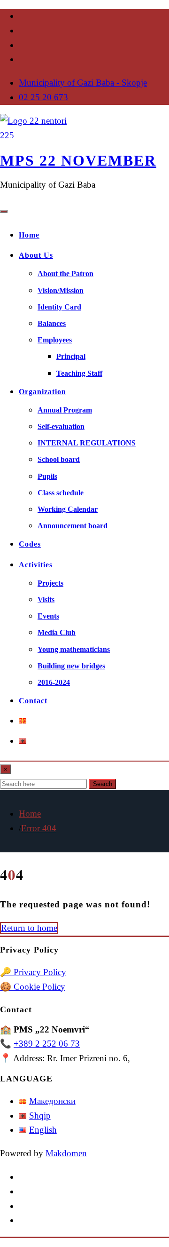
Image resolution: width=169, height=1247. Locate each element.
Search (102, 783)
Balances (52, 323)
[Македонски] (22, 721)
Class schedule (61, 493)
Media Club (57, 632)
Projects (50, 583)
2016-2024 (54, 682)
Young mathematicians (74, 649)
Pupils (47, 476)
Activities (36, 565)
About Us (36, 255)
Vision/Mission (61, 290)
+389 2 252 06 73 (47, 1043)
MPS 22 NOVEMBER (78, 160)
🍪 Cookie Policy (32, 987)
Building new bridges (71, 666)
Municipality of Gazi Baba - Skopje (83, 82)
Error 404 (38, 828)
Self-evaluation (61, 426)
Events (48, 616)
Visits (46, 600)
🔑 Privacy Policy (33, 972)
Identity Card (59, 307)
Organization (42, 392)
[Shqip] (22, 741)
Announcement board (73, 526)
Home (29, 235)
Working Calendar (68, 509)
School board (59, 459)
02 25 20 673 (43, 97)
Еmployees (55, 340)
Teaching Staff (79, 373)
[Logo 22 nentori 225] (35, 135)
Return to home (29, 928)
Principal (70, 356)
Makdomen (66, 1153)
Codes (30, 544)
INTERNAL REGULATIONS (87, 443)
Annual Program (65, 410)
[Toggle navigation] (4, 211)
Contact (33, 701)
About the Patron (65, 274)
